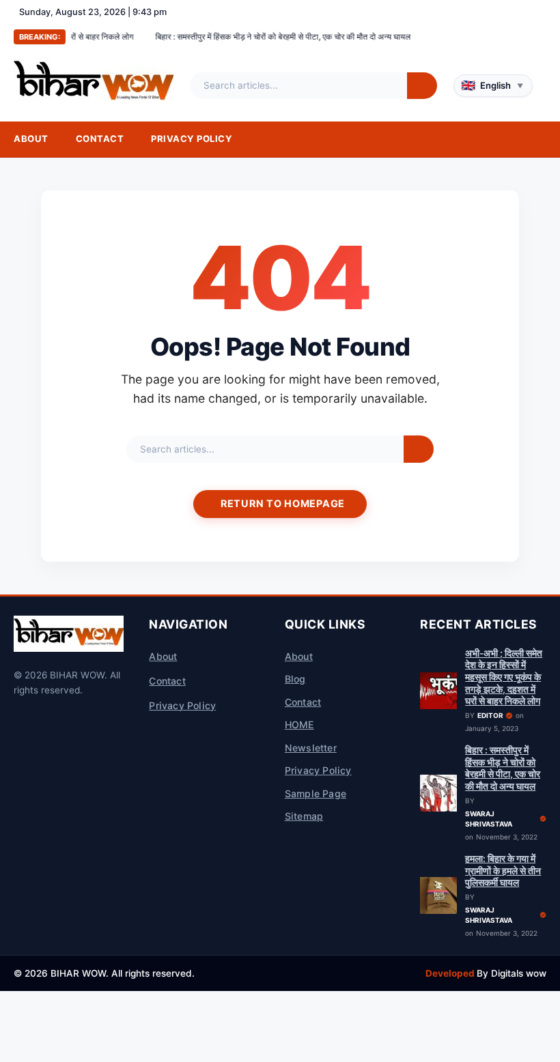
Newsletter (311, 748)
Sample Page (315, 793)
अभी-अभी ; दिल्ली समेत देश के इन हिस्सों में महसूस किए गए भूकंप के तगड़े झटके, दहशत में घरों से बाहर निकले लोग (503, 677)
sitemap (304, 816)
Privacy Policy (191, 138)
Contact (100, 138)
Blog (295, 679)
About (31, 138)
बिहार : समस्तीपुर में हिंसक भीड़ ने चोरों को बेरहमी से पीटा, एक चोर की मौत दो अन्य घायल (257, 36)
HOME (299, 724)
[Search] (422, 86)
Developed (451, 973)
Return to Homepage (283, 503)
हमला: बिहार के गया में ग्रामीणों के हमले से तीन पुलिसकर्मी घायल (503, 870)
